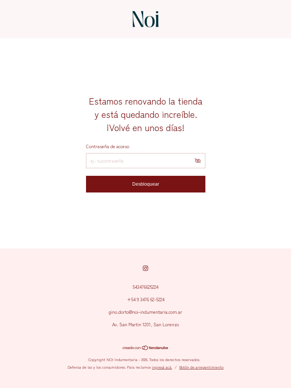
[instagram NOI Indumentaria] (145, 267)
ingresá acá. (162, 367)
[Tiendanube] (145, 348)
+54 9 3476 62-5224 (145, 299)
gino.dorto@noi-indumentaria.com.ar (145, 311)
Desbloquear (145, 184)
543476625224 (145, 286)
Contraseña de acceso (107, 146)
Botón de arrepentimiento (201, 367)
